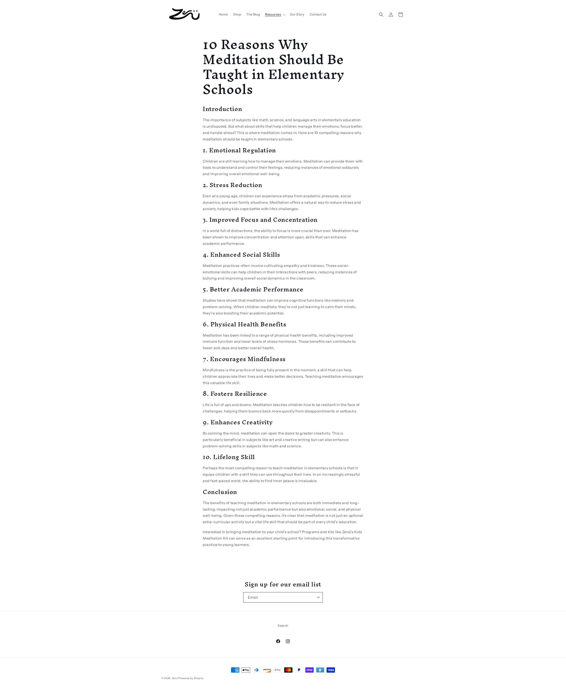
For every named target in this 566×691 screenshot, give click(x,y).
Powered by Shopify (191, 678)
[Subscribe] (318, 597)
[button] (274, 14)
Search (283, 626)
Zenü (175, 678)
